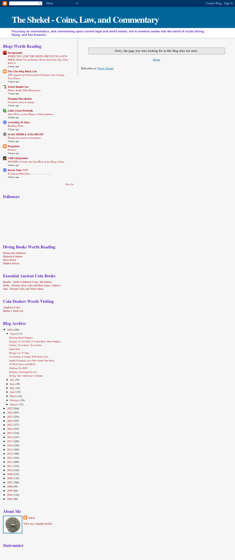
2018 (10, 437)
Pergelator (14, 146)
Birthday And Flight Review (23, 372)
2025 (10, 408)
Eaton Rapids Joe (18, 87)
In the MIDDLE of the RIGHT (26, 134)
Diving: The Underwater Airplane (26, 375)
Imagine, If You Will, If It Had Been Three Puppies (35, 341)
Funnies (12, 149)
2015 (10, 449)
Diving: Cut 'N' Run (19, 353)
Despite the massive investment (24, 137)
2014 (10, 453)
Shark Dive (14, 349)
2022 (10, 420)
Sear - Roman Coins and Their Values (23, 288)
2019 (10, 433)
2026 (10, 329)
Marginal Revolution (20, 99)
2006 (10, 486)
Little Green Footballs (20, 111)
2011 (10, 466)
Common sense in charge (21, 102)
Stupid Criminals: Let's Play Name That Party (31, 360)
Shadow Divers (11, 263)
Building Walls (15, 125)
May (12, 388)
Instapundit (15, 53)
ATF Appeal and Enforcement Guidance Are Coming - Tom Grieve (37, 76)
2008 (10, 478)
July (12, 379)
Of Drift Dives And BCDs (22, 364)
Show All (69, 184)
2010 (10, 470)
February (15, 400)
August (14, 333)
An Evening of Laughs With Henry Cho (28, 356)
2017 (10, 441)
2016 (10, 445)
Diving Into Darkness (14, 253)
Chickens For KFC (18, 368)
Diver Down (9, 260)
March (13, 396)
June (12, 384)
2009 (10, 474)
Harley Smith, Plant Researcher (24, 90)
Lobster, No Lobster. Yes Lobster (25, 345)
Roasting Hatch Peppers (21, 337)
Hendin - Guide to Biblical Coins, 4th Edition (27, 282)
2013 (10, 457)
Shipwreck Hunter (12, 256)
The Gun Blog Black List (22, 71)
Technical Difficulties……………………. (29, 173)
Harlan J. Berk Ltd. (13, 310)
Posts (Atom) (106, 68)
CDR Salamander (18, 158)
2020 (10, 429)
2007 (10, 482)
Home (156, 59)
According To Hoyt (19, 122)
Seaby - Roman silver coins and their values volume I (32, 285)
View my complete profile (37, 523)
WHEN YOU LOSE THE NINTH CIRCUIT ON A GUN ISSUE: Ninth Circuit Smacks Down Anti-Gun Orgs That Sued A (38, 59)
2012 (10, 462)
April (13, 392)
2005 (10, 490)
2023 (10, 416)
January (14, 404)
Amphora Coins (11, 307)
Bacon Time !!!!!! (18, 170)
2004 (10, 494)
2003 (10, 499)
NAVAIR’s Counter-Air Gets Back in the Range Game (36, 161)
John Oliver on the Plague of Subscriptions (30, 114)
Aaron (31, 517)
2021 (10, 424)
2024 (10, 412)
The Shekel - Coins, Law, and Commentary (85, 19)
